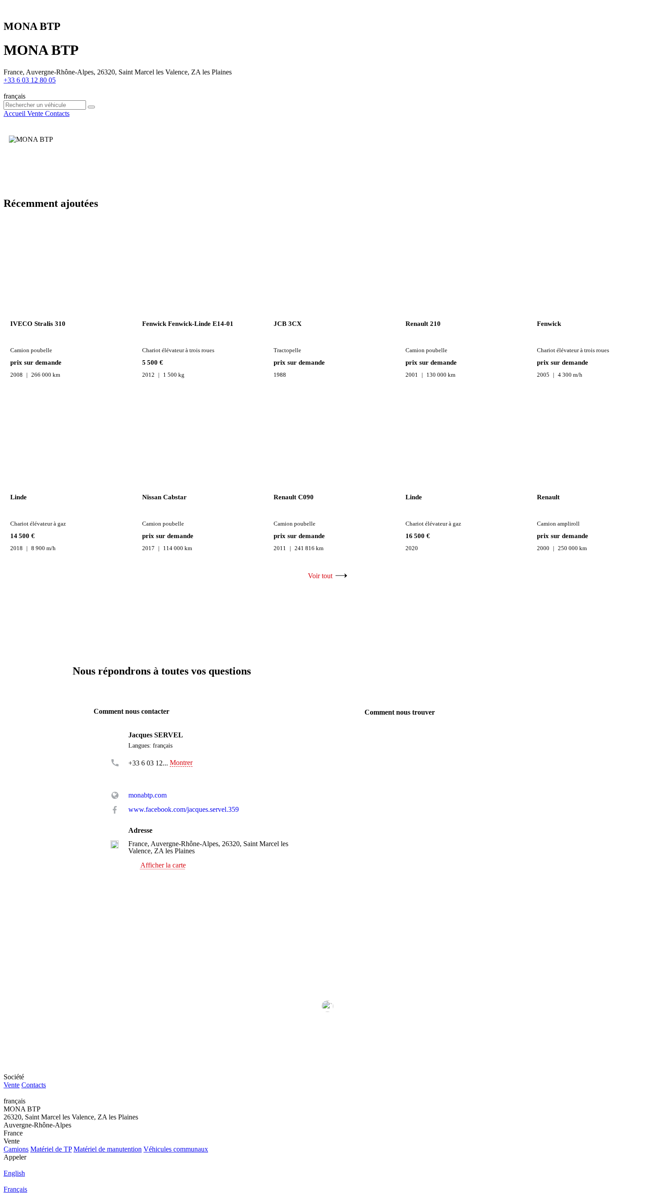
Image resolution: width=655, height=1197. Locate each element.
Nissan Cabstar (164, 497)
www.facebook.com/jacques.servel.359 (183, 809)
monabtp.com (147, 795)
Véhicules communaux (175, 1149)
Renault (548, 497)
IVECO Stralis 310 (38, 323)
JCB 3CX (288, 323)
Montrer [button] (181, 762)
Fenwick (549, 323)
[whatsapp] (146, 775)
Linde (18, 497)
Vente (12, 1085)
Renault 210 (423, 323)
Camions (16, 1149)
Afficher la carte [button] (163, 865)
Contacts (33, 1085)
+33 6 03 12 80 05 (30, 80)
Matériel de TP (51, 1149)
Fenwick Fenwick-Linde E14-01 (187, 323)
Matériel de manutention (108, 1149)
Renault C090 (294, 497)
